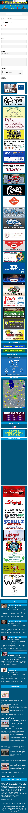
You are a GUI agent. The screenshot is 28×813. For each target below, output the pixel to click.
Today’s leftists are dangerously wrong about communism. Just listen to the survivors (11, 703)
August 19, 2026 (13, 674)
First (2, 31)
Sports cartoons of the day (7, 690)
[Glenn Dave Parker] (4, 654)
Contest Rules (10, 808)
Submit (3, 78)
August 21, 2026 (13, 625)
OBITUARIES (14, 601)
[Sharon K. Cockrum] (4, 622)
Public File (17, 808)
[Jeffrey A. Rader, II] (4, 670)
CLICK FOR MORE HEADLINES (8, 776)
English (18, 1)
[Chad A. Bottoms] (4, 606)
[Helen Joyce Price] (4, 638)
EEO (22, 808)
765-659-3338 (12, 805)
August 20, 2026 (13, 657)
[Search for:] (14, 14)
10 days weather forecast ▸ (14, 374)
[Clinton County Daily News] (14, 7)
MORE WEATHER (14, 409)
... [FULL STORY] (19, 616)
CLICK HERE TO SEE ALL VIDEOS (8, 799)
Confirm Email (5, 48)
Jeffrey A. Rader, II (16, 671)
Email (18, 805)
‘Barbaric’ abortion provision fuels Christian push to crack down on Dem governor (13, 761)
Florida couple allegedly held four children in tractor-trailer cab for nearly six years (12, 717)
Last (2, 36)
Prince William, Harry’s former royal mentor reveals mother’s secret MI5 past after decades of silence (12, 747)
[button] (26, 11)
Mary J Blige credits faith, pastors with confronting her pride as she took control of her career (13, 732)
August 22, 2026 (13, 609)
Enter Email (4, 43)
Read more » (12, 691)
